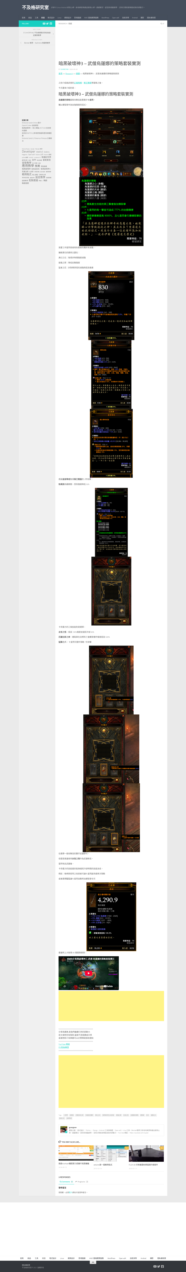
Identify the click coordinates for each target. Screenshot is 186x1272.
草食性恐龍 (25, 177)
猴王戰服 (87, 83)
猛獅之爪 (153, 1115)
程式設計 (51, 18)
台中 (34, 160)
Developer (28, 151)
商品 (30, 18)
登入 (70, 1192)
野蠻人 (41, 180)
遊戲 (43, 18)
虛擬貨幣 (32, 177)
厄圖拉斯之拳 (79, 1115)
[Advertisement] (111, 45)
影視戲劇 (77, 18)
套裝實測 (47, 160)
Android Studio (26, 149)
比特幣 (31, 172)
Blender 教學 (38, 149)
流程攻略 (37, 172)
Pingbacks (83, 1182)
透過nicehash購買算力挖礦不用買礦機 (74, 1164)
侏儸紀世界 (46, 157)
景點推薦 (44, 166)
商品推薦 (39, 160)
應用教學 (28, 166)
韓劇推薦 (25, 183)
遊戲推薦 (48, 177)
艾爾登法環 (42, 175)
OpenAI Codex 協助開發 (30, 125)
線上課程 (35, 175)
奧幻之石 (97, 1115)
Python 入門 (39, 154)
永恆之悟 (126, 1115)
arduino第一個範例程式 (103, 1165)
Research (63, 24)
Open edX (115, 18)
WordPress (105, 18)
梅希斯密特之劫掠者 (108, 1115)
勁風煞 (72, 1115)
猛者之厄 (61, 1118)
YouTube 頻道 (64, 1044)
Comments (67, 1182)
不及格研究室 (35, 7)
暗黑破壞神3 (35, 169)
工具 (36, 18)
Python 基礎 (47, 154)
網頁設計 (67, 18)
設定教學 (40, 177)
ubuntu (31, 157)
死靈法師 (25, 172)
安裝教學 (26, 163)
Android (135, 18)
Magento (24, 154)
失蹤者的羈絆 (89, 1115)
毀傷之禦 (118, 1115)
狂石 (147, 1115)
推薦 (37, 166)
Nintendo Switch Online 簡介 (31, 123)
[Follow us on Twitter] (47, 23)
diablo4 (47, 152)
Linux (59, 18)
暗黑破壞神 (26, 169)
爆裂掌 (142, 1115)
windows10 (37, 157)
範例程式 (26, 174)
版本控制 (42, 172)
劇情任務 (25, 160)
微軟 (39, 163)
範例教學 (48, 172)
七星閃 (66, 1115)
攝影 (142, 18)
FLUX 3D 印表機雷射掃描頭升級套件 (143, 1165)
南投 (29, 160)
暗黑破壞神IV (46, 169)
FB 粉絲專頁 (64, 1047)
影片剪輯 (34, 163)
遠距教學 (25, 181)
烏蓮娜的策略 (134, 1115)
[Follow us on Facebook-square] (51, 23)
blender (33, 149)
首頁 (23, 18)
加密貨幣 (125, 18)
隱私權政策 (151, 18)
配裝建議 (33, 180)
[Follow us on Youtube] (44, 23)
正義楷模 (78, 83)
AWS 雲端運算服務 (91, 18)
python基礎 (25, 157)
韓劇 (45, 180)
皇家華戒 (69, 1118)
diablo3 (39, 151)
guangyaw (64, 69)
